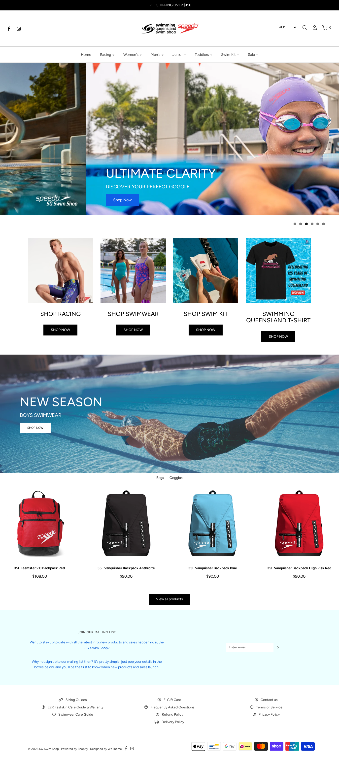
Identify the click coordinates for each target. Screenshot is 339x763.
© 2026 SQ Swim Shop (43, 749)
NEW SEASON (61, 401)
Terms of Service (269, 707)
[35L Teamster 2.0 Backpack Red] (39, 523)
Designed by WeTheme (106, 749)
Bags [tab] (160, 478)
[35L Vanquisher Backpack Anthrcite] (126, 523)
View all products (169, 599)
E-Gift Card (172, 700)
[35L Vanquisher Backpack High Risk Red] (299, 523)
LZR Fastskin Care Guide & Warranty (75, 707)
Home (86, 54)
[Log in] (312, 27)
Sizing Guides (76, 700)
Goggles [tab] (176, 478)
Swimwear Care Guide (75, 714)
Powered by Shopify (74, 749)
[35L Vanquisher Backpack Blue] (212, 523)
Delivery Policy (173, 722)
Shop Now (36, 200)
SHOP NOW (35, 428)
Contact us (269, 700)
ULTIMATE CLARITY (75, 173)
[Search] (305, 27)
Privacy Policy (269, 714)
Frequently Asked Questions (172, 707)
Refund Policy (172, 714)
